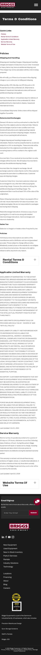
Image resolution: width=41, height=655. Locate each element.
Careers (6, 588)
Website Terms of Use (8, 44)
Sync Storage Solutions (10, 629)
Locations (7, 573)
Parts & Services (10, 556)
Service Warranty (6, 42)
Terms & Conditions (17, 649)
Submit (34, 513)
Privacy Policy (5, 649)
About (5, 581)
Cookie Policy (28, 649)
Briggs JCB (5, 639)
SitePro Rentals (7, 634)
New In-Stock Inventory (13, 552)
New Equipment (10, 545)
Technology (8, 567)
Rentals (6, 559)
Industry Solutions (10, 563)
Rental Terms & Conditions (9, 36)
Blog (5, 584)
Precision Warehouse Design (12, 623)
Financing (7, 577)
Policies (3, 34)
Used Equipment (10, 548)
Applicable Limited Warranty (10, 39)
